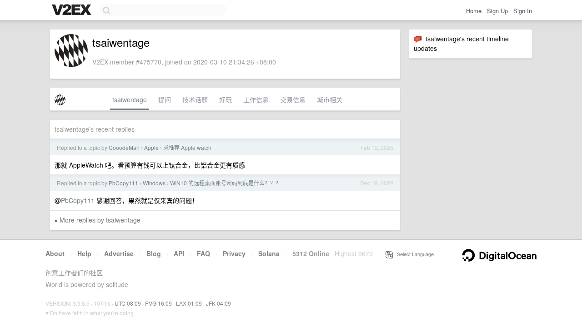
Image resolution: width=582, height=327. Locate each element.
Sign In (522, 10)
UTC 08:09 (128, 303)
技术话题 (195, 99)
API (179, 253)
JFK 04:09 (218, 303)
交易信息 (293, 99)
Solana (269, 253)
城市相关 (329, 99)
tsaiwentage (129, 99)
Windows (154, 183)
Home (474, 10)
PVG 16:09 (158, 303)
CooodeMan (124, 147)
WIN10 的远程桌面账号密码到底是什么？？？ (225, 183)
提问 (164, 99)
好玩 (225, 99)
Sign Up (497, 10)
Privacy (234, 253)
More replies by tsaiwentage (100, 219)
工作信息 (256, 99)
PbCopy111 (123, 183)
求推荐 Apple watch (187, 147)
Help (84, 253)
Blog (153, 253)
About (55, 253)
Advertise (119, 253)
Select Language (413, 254)
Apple (151, 147)
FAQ (203, 253)
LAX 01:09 (189, 303)
